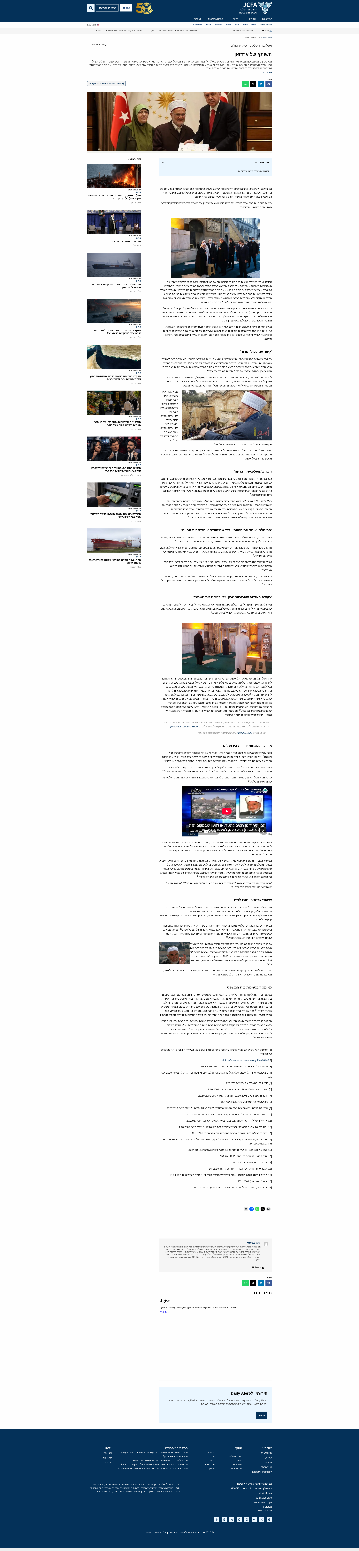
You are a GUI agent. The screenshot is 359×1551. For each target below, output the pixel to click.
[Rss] (231, 1519)
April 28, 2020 (244, 732)
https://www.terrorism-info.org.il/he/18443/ (245, 1060)
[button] (268, 84)
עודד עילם (136, 245)
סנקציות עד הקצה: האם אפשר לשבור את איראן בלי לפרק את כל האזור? (117, 332)
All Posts (256, 1267)
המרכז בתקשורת (215, 19)
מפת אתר (267, 1507)
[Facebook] (269, 1519)
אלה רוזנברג (135, 291)
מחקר (235, 19)
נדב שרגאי (267, 72)
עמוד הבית (267, 19)
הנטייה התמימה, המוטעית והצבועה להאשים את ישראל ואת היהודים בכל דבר (116, 470)
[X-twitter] (261, 1519)
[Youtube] (254, 1519)
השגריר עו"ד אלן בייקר (131, 475)
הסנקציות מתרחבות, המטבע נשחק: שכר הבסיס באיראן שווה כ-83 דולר (117, 424)
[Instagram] (246, 1519)
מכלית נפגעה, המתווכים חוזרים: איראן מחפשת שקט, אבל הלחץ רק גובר (114, 197)
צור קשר (197, 19)
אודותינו (252, 19)
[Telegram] (239, 1519)
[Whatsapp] (216, 1519)
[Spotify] (224, 1519)
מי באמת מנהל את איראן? (126, 241)
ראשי (270, 38)
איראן (138, 192)
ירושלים (236, 45)
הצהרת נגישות (265, 1510)
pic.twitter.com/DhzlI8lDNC (185, 726)
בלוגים (263, 38)
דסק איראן (136, 202)
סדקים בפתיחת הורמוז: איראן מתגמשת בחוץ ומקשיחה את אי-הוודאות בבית (115, 378)
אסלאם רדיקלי (262, 45)
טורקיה (246, 45)
